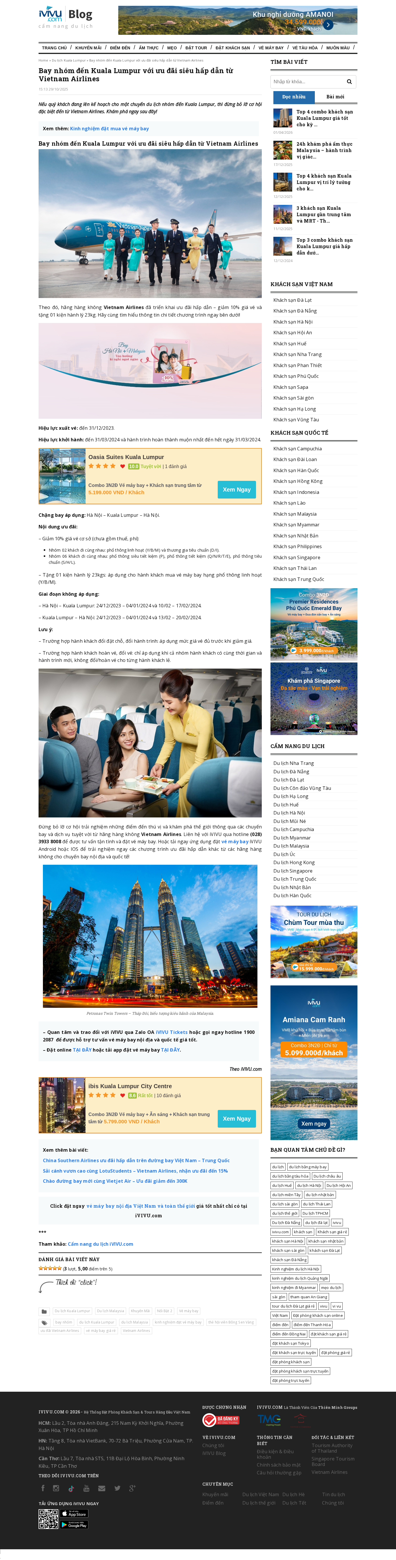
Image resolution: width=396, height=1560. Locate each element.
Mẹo (172, 48)
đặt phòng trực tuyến (290, 1380)
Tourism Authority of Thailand (332, 1448)
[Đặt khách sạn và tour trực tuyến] (313, 659)
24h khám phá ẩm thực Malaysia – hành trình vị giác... (325, 150)
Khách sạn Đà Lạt (292, 300)
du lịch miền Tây (286, 1194)
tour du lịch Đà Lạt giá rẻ (293, 1306)
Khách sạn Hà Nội (293, 322)
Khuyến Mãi (88, 48)
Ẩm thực (149, 48)
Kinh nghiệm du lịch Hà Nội (295, 1269)
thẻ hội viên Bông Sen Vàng (231, 1322)
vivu (324, 1306)
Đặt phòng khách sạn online (318, 1315)
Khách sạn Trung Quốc (298, 579)
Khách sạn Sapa (290, 387)
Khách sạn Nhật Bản (296, 535)
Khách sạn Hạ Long (294, 409)
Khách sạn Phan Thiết (297, 365)
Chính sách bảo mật (279, 1465)
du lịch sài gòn (285, 1204)
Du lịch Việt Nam (260, 1494)
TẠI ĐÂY (82, 1050)
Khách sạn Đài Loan (295, 459)
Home (43, 60)
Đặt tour (196, 48)
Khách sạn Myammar (296, 524)
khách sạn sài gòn (288, 1250)
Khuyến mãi (215, 1494)
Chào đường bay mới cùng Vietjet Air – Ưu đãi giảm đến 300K (115, 1181)
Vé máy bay (188, 1310)
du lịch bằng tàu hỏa (290, 1176)
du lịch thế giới (284, 1213)
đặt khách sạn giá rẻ (328, 1334)
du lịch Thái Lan (316, 1204)
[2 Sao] (45, 1268)
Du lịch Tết (294, 1503)
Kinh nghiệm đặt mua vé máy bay (109, 128)
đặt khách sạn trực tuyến (294, 1352)
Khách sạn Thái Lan (295, 568)
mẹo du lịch (331, 1287)
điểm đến (280, 1324)
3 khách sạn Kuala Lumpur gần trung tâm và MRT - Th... (324, 214)
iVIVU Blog (214, 1453)
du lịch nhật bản (320, 1194)
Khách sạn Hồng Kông (298, 481)
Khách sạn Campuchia (297, 448)
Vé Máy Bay (271, 48)
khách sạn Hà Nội (287, 1241)
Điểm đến (120, 48)
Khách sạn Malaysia (295, 514)
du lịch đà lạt (316, 1222)
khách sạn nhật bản (326, 1241)
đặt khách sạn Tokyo (290, 1343)
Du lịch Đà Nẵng (286, 1222)
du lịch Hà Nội (309, 1185)
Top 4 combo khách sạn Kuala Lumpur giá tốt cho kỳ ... (325, 118)
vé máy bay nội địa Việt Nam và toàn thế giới (140, 1206)
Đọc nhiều (294, 96)
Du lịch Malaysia (110, 1310)
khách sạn (303, 1231)
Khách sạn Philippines (297, 546)
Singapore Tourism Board (333, 1461)
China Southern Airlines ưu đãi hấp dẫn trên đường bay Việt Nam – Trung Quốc (136, 1160)
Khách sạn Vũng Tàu (296, 419)
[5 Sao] (59, 1268)
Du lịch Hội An (339, 1185)
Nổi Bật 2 (164, 1310)
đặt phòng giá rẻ (335, 1352)
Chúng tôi (213, 1445)
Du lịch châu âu (327, 1176)
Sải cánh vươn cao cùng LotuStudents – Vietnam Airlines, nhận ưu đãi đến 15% (135, 1171)
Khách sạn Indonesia (296, 492)
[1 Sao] (41, 1268)
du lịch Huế (282, 1185)
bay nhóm (63, 1322)
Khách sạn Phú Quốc (296, 376)
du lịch (278, 1166)
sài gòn (278, 1296)
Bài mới (335, 96)
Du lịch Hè (293, 1494)
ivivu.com (280, 1231)
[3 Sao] (50, 1268)
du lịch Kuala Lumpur (96, 1322)
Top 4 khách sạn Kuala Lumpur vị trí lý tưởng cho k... (324, 182)
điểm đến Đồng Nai (289, 1334)
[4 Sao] (54, 1268)
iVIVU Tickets (172, 1032)
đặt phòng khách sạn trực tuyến (300, 1371)
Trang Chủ (54, 48)
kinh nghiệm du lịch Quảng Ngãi (300, 1278)
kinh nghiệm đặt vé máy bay (178, 1322)
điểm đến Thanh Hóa (312, 1324)
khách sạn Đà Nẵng (289, 1259)
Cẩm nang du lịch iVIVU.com (100, 1244)
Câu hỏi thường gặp (279, 1472)
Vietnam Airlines (136, 1330)
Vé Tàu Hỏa (305, 48)
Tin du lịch (333, 1494)
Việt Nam (280, 1315)
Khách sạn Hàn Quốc (296, 470)
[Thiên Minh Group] (269, 1419)
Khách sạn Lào (289, 503)
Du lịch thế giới (258, 1503)
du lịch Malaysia (134, 1322)
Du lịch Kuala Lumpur (69, 60)
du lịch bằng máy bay (308, 1166)
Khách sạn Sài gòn (293, 398)
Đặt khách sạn (233, 48)
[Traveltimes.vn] (313, 976)
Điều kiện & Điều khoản (275, 1454)
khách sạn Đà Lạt (325, 1250)
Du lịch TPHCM (315, 1213)
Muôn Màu (338, 48)
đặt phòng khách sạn (291, 1361)
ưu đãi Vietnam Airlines (60, 1330)
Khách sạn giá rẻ (332, 1231)
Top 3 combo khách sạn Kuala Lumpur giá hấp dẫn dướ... (325, 246)
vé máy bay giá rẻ (101, 1330)
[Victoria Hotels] (300, 1419)
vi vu (337, 1306)
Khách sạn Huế (289, 343)
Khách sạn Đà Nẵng (295, 311)
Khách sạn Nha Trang (297, 354)
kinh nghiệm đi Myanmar (294, 1287)
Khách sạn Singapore (296, 557)
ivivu (337, 1222)
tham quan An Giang (308, 1296)
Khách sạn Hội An (292, 332)
